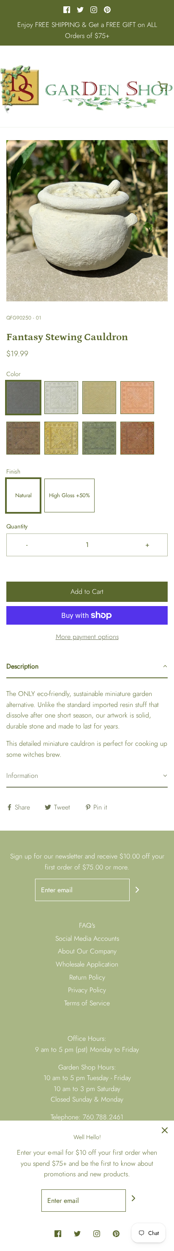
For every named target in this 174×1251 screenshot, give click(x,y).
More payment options (87, 637)
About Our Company (87, 951)
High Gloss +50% (69, 495)
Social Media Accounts (87, 938)
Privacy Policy (87, 990)
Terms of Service (87, 1003)
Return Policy (87, 977)
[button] (87, 220)
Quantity (16, 526)
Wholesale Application (87, 964)
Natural (23, 495)
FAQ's (87, 925)
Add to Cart (87, 591)
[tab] (87, 667)
